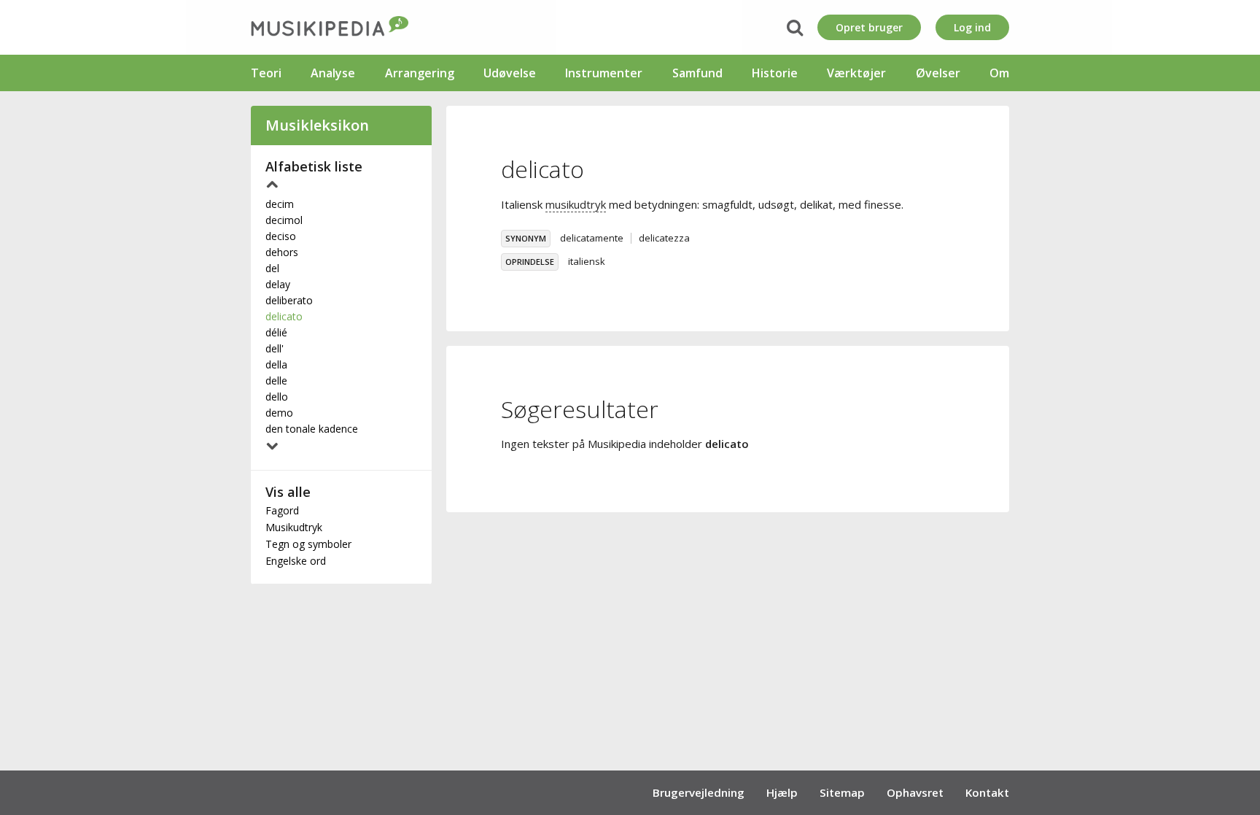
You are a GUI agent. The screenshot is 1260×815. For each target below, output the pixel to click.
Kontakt (987, 792)
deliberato (289, 300)
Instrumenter (603, 73)
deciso (280, 236)
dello (276, 396)
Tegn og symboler (308, 544)
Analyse (333, 73)
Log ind (972, 27)
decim (279, 204)
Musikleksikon (317, 125)
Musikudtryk (293, 527)
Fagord (282, 510)
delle (276, 380)
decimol (284, 220)
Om (999, 73)
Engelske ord (295, 561)
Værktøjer (856, 73)
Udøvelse (509, 73)
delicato (284, 316)
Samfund (697, 73)
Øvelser (938, 73)
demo (279, 413)
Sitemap (842, 792)
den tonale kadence (311, 429)
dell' (274, 348)
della (276, 364)
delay (277, 284)
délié (276, 332)
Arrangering (419, 73)
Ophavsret (915, 792)
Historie (775, 73)
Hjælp (782, 792)
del (272, 268)
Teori (266, 73)
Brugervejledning (698, 792)
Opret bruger (869, 27)
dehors (281, 252)
